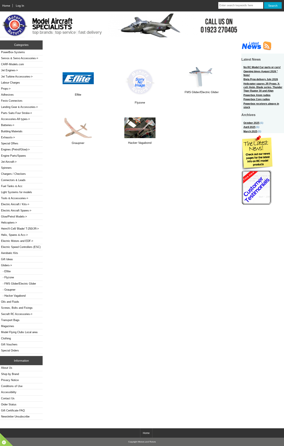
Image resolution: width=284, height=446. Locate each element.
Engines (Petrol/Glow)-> (15, 149)
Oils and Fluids (10, 301)
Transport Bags (10, 320)
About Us (6, 367)
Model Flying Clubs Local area (19, 332)
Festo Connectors (11, 100)
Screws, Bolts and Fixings (17, 307)
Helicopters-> (9, 222)
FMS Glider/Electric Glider (202, 92)
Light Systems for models (16, 192)
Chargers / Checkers (13, 173)
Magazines (7, 326)
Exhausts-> (8, 137)
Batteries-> (7, 125)
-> (6, 265)
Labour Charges (10, 82)
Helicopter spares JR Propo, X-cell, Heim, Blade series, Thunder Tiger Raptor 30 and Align (262, 87)
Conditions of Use (11, 386)
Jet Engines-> (9, 70)
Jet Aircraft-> (9, 161)
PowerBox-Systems (13, 52)
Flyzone (140, 102)
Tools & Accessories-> (14, 198)
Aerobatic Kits (9, 253)
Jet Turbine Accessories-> (17, 76)
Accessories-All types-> (15, 119)
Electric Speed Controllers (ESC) (21, 247)
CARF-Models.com (12, 64)
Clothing (6, 338)
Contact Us (8, 398)
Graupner (78, 143)
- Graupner (8, 289)
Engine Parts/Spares (13, 155)
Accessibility (8, 392)
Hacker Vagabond (140, 142)
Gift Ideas (7, 259)
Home (6, 5)
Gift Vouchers (9, 344)
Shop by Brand (10, 374)
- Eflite (6, 271)
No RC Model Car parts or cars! (262, 67)
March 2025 (250, 131)
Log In (20, 5)
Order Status (8, 404)
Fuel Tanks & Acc (11, 186)
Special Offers (9, 143)
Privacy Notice (10, 380)
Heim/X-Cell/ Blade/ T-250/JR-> (20, 228)
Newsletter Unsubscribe (15, 416)
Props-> (6, 88)
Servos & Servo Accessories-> (19, 58)
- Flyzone (7, 277)
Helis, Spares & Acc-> (14, 234)
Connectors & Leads (13, 180)
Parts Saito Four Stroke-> (16, 113)
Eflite (78, 94)
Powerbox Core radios (256, 99)
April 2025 (249, 127)
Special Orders (10, 350)
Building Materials (11, 131)
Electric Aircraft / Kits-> (15, 204)
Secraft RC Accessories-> (16, 314)
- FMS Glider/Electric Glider (18, 283)
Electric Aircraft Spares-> (16, 210)
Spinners (6, 167)
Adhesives (7, 94)
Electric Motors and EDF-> (17, 240)
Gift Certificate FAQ (13, 410)
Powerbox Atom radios (256, 95)
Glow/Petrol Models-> (14, 216)
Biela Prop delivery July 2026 (260, 79)
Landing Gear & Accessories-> (19, 107)
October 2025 (251, 122)
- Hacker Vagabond (13, 295)
